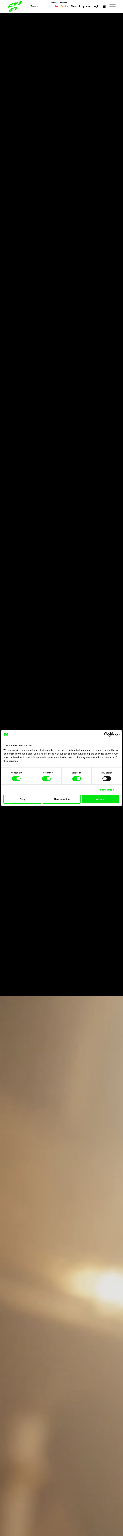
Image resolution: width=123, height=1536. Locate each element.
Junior (64, 6)
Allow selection (62, 799)
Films (73, 6)
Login (96, 6)
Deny (22, 799)
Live (56, 6)
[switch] (46, 778)
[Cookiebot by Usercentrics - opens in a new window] (106, 734)
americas (53, 2)
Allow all (100, 799)
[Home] (16, 6)
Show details (107, 789)
